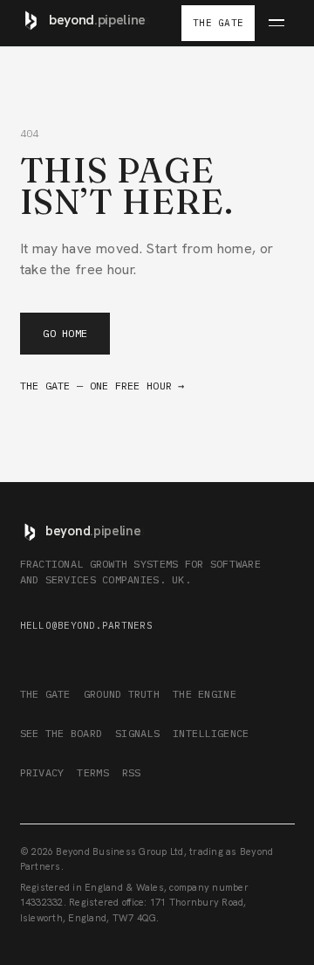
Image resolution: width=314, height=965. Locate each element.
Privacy (42, 772)
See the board (61, 733)
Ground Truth (122, 693)
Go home (65, 333)
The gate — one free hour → (102, 385)
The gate (45, 693)
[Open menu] (276, 23)
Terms (92, 772)
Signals (137, 733)
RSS (131, 772)
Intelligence (211, 733)
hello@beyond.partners (86, 625)
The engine (204, 693)
